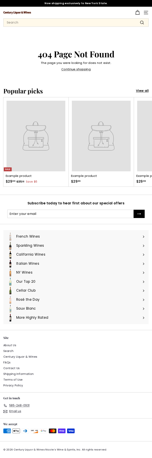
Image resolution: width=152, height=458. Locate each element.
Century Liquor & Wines (20, 357)
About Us (9, 345)
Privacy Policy (13, 385)
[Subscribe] (139, 214)
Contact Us (11, 368)
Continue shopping (76, 69)
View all (142, 91)
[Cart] (137, 12)
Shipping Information (18, 374)
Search (8, 351)
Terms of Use (13, 380)
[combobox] (76, 22)
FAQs (7, 362)
